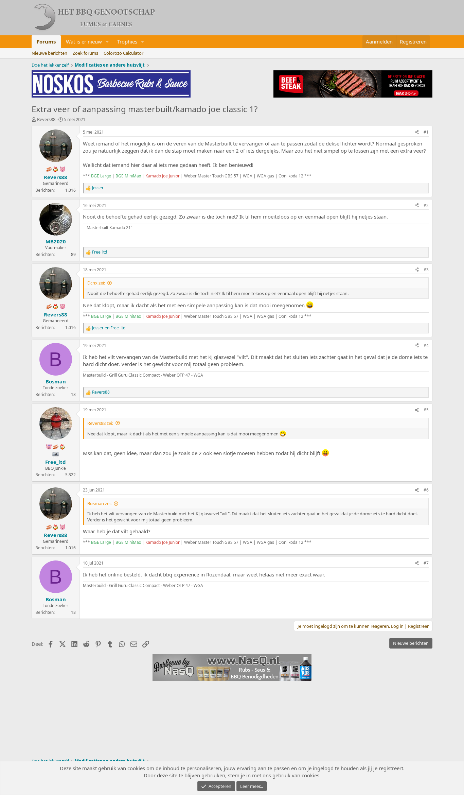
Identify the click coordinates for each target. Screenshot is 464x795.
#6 (426, 490)
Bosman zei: (99, 503)
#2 (426, 205)
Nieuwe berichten (49, 53)
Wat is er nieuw (84, 41)
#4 (426, 345)
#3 (426, 270)
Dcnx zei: (96, 283)
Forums (46, 41)
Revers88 (46, 119)
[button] (107, 41)
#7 (426, 563)
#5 (426, 410)
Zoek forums (85, 53)
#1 (426, 132)
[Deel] (416, 132)
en (108, 328)
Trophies (127, 41)
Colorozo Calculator (123, 53)
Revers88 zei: (100, 423)
